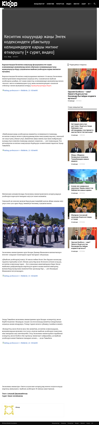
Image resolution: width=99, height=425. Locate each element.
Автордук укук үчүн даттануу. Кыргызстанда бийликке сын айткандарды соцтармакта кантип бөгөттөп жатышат (82, 128)
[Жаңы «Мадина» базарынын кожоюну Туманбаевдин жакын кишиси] (82, 150)
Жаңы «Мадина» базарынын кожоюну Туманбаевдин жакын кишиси (80, 158)
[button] (94, 4)
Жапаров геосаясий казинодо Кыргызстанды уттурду (81, 217)
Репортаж (60, 4)
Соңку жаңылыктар (75, 107)
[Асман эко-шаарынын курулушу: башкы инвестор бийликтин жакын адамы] (82, 179)
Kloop (9, 56)
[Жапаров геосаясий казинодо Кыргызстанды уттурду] (82, 208)
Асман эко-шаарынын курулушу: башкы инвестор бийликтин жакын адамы (82, 188)
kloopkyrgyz (71, 101)
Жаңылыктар (39, 4)
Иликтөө (50, 4)
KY (89, 4)
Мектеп (76, 4)
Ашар (84, 4)
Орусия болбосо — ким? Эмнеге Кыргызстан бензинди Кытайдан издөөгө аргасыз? (82, 95)
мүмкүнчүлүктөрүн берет (41, 85)
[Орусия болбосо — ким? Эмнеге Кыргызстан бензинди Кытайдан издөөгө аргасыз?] (82, 78)
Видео (68, 4)
